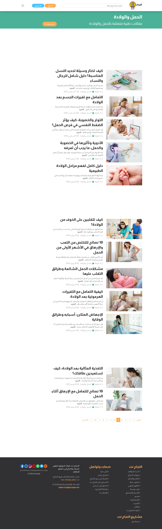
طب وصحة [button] (49, 24)
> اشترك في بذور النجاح (99, 478)
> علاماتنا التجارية (102, 489)
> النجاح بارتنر (103, 475)
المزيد (72, 88)
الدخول (50, 6)
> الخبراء (137, 503)
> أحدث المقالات (134, 471)
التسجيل (38, 6)
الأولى (138, 420)
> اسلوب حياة (135, 482)
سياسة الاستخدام (25, 470)
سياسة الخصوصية (37, 470)
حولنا (46, 470)
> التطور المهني (134, 486)
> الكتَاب (137, 507)
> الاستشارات (135, 500)
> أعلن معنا (104, 471)
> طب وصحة (135, 489)
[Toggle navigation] (23, 6)
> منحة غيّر (136, 521)
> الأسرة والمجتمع (133, 493)
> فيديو (137, 496)
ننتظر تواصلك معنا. (68, 479)
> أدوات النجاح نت (133, 510)
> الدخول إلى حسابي (101, 486)
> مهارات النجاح (134, 475)
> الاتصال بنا (104, 493)
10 (95, 420)
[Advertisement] (81, 46)
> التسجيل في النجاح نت (99, 482)
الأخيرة (85, 420)
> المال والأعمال (134, 478)
